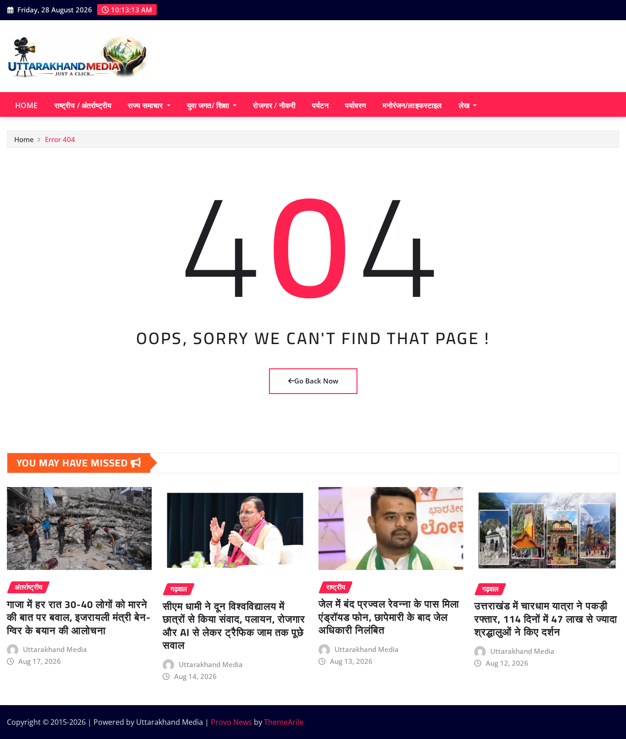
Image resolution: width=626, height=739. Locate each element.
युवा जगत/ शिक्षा (209, 105)
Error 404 (60, 139)
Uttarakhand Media (55, 649)
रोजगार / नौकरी (274, 105)
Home (26, 105)
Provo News (231, 722)
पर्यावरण (356, 105)
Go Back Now (316, 380)
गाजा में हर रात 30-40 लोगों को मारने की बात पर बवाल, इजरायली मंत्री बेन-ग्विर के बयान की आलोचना (79, 617)
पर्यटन (320, 105)
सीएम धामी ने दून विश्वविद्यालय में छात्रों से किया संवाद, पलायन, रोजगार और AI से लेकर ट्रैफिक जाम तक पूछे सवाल (234, 626)
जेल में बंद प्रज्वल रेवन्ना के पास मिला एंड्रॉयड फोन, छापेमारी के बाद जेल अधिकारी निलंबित (388, 617)
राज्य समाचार (146, 105)
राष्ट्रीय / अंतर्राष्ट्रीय (83, 105)
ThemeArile (283, 722)
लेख (465, 105)
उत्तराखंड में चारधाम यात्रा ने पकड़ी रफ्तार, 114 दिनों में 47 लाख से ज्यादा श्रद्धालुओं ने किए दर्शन (545, 618)
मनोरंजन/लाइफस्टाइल (412, 105)
